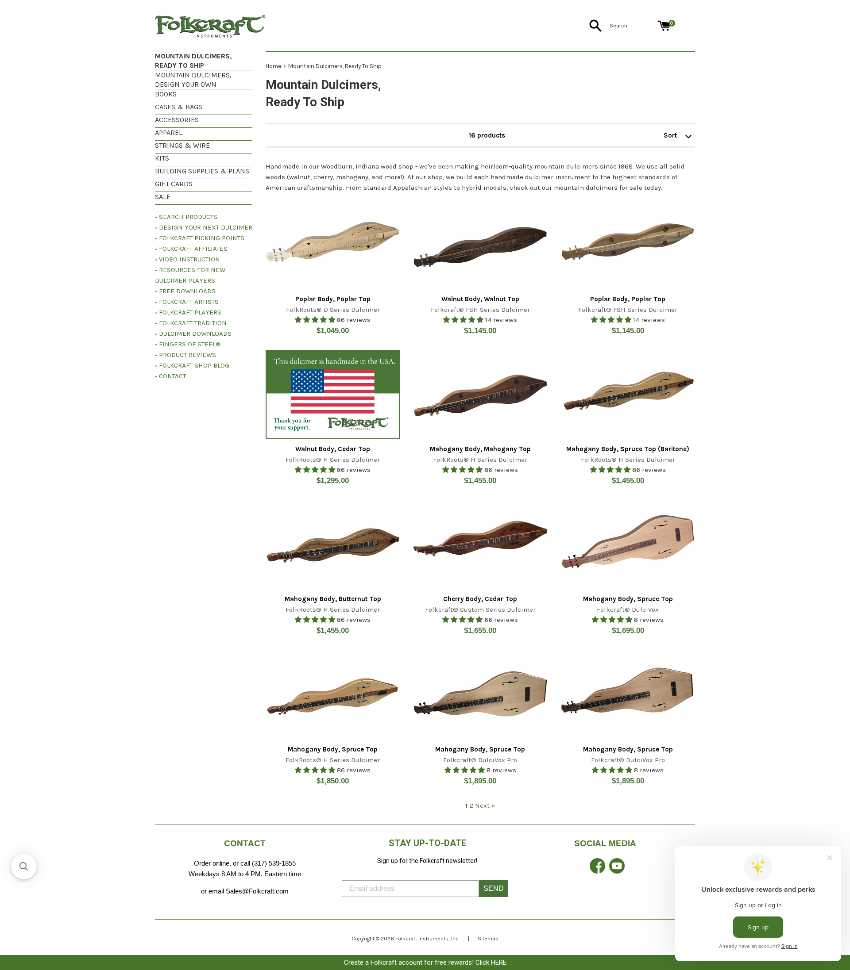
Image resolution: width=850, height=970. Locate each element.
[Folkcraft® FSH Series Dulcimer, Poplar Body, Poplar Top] (628, 244)
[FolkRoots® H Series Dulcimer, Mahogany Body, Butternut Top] (333, 544)
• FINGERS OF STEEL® (188, 344)
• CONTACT (170, 376)
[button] (24, 866)
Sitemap (488, 938)
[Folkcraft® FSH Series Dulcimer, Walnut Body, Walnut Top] (480, 244)
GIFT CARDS (174, 184)
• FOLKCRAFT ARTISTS (187, 302)
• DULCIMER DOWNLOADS (193, 333)
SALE (162, 196)
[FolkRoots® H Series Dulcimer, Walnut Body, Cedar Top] (333, 394)
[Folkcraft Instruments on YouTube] (617, 871)
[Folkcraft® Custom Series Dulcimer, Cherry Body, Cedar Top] (480, 544)
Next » (485, 805)
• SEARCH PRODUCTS (186, 217)
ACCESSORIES (177, 119)
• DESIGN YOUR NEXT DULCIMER (203, 227)
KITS (162, 158)
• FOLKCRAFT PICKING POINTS (199, 238)
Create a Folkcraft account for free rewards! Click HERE (425, 962)
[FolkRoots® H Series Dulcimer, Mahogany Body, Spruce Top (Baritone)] (628, 394)
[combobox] (631, 26)
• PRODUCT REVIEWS (185, 355)
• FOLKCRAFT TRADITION (191, 323)
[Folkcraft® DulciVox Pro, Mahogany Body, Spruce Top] (480, 695)
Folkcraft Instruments (421, 938)
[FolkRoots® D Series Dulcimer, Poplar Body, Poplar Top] (333, 244)
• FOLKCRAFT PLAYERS (188, 312)
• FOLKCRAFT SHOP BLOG (192, 365)
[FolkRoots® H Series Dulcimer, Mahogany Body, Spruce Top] (333, 695)
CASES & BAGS (178, 107)
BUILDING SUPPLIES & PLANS (202, 171)
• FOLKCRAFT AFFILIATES (191, 249)
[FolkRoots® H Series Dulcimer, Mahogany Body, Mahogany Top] (480, 394)
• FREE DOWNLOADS (185, 291)
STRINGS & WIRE (182, 145)
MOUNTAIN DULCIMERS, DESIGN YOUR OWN (193, 79)
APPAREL (168, 132)
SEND (493, 888)
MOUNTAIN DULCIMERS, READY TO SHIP (193, 60)
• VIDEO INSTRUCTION (187, 259)
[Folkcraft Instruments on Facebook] (597, 871)
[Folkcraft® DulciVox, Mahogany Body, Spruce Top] (628, 544)
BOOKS (166, 94)
